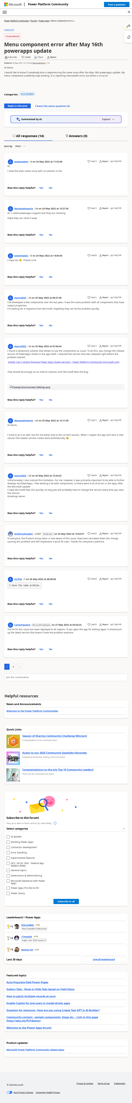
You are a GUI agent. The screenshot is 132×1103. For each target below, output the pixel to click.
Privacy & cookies (84, 1083)
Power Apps (44, 20)
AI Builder (16, 836)
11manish (26, 936)
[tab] (28, 137)
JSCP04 (18, 579)
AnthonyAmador (23, 533)
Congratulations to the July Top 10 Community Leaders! (58, 769)
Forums (33, 20)
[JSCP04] (10, 579)
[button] (116, 5)
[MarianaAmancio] (10, 208)
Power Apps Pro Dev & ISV (25, 888)
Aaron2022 (20, 297)
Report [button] (53, 57)
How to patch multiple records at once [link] (31, 996)
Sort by (8, 146)
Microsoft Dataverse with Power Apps (28, 882)
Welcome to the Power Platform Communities (32, 710)
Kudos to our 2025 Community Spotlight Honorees (54, 753)
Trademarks (119, 1083)
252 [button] (37, 950)
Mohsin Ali (27, 949)
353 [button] (38, 925)
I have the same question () (52, 106)
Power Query (18, 893)
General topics (19, 870)
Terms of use (104, 1083)
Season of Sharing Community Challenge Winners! (54, 736)
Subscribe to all (66, 901)
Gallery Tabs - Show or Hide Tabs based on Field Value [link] (40, 989)
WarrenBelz (27, 925)
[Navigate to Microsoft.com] (13, 4)
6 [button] (31, 161)
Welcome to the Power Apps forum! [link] (29, 1028)
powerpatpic (21, 161)
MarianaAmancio (39, 63)
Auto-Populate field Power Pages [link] (27, 982)
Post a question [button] (116, 4)
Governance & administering (26, 875)
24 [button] (49, 63)
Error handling (27, 93)
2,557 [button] (38, 533)
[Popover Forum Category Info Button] (55, 823)
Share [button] (40, 57)
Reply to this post (17, 105)
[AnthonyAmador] (10, 534)
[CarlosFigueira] (10, 625)
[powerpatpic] (10, 161)
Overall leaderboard (104, 959)
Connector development (24, 847)
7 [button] (24, 579)
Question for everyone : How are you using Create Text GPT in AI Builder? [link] (53, 1010)
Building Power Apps (22, 842)
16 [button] (29, 297)
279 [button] (36, 936)
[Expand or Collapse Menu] (4, 12)
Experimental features (23, 858)
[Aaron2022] (10, 298)
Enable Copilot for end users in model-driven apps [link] (38, 1003)
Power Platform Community (48, 4)
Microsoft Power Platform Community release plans (35, 1049)
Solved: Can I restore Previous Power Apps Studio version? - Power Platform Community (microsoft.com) (63, 362)
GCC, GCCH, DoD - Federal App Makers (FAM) (27, 864)
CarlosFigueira (22, 624)
